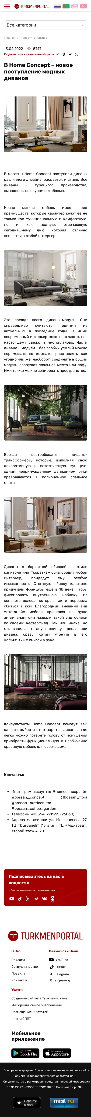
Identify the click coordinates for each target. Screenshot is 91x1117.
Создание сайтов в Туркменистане (39, 998)
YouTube (62, 960)
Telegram (62, 974)
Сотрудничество (24, 967)
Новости (26, 37)
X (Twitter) (62, 981)
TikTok (61, 967)
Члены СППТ (21, 1019)
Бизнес (42, 37)
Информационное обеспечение (36, 1005)
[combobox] (43, 25)
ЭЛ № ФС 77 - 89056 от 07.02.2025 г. (31, 1087)
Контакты (19, 980)
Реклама (18, 960)
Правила (18, 973)
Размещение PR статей (29, 1012)
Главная (9, 37)
